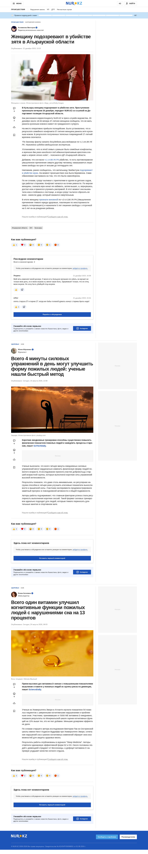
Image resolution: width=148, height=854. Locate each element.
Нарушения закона (37, 9)
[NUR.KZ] (74, 3)
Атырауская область (19, 228)
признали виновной (48, 199)
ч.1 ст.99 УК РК (52, 160)
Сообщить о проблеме (107, 837)
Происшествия (18, 9)
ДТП (53, 9)
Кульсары (38, 228)
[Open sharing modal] (14, 127)
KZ (120, 3)
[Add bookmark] (14, 135)
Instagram (84, 328)
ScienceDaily (35, 689)
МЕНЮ (18, 3)
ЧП (48, 9)
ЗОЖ (22, 344)
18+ (31, 228)
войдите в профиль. (80, 268)
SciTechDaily (40, 446)
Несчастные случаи (64, 9)
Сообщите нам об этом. (58, 217)
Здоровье (15, 344)
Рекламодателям (128, 837)
